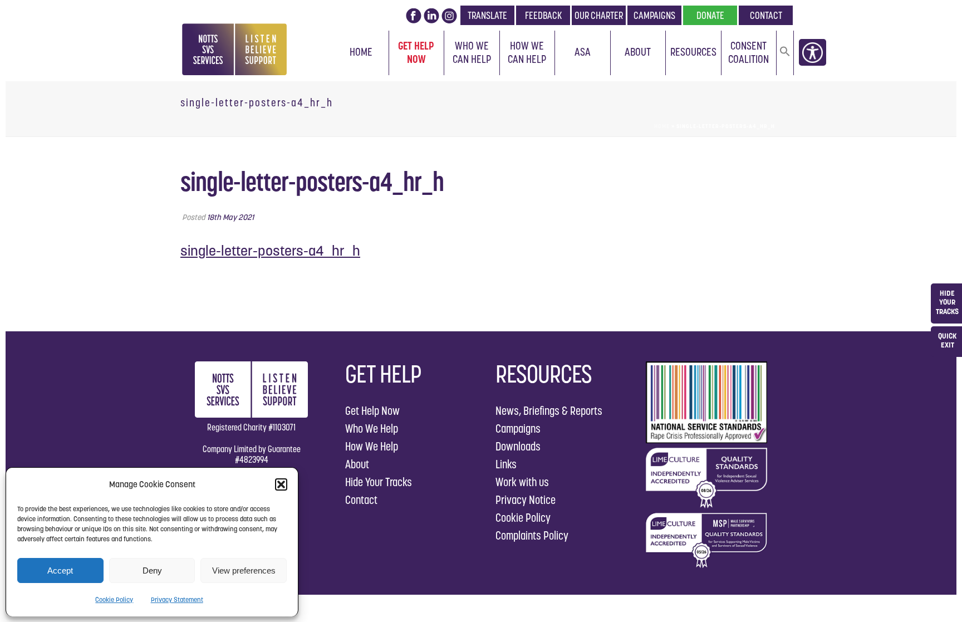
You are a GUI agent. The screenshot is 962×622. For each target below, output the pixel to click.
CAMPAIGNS (654, 15)
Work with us (522, 481)
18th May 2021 (230, 217)
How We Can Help (527, 52)
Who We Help (371, 428)
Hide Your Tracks (378, 481)
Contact (361, 499)
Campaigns (518, 428)
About (638, 52)
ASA (583, 52)
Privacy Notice (525, 499)
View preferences (244, 570)
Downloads (518, 446)
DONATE (710, 15)
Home (361, 52)
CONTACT (766, 15)
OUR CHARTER (599, 15)
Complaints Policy (531, 535)
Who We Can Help (472, 52)
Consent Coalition (748, 52)
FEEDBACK (543, 15)
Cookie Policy (114, 599)
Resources (693, 52)
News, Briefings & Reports (548, 410)
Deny (152, 570)
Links (506, 464)
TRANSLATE (487, 15)
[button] (281, 484)
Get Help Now (416, 52)
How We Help (371, 446)
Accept (60, 570)
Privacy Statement (177, 599)
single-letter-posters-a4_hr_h (270, 250)
